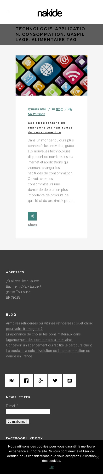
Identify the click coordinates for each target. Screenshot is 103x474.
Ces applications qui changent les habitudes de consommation (50, 127)
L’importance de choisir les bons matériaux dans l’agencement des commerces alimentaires (43, 337)
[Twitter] (56, 381)
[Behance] (13, 381)
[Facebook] (27, 381)
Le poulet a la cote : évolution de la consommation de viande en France (48, 353)
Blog (59, 109)
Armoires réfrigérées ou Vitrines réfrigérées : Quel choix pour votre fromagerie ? (49, 326)
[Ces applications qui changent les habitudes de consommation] (51, 75)
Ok (52, 467)
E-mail (12, 406)
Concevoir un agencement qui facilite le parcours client (49, 345)
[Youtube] (70, 381)
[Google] (42, 381)
